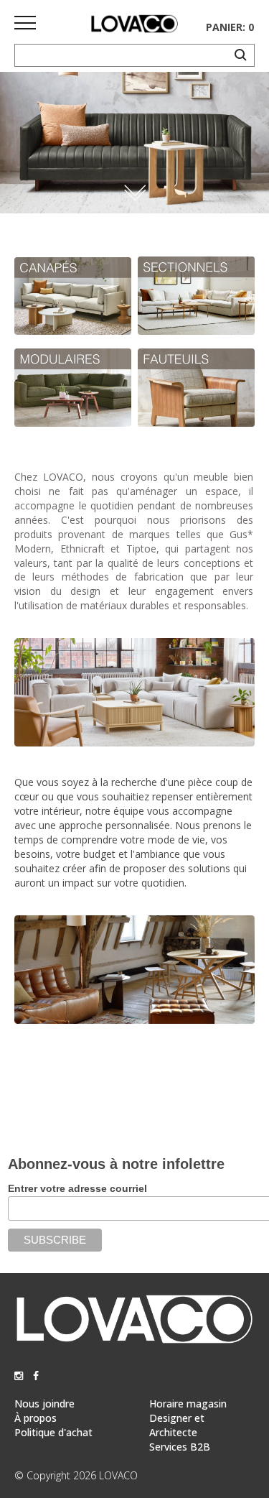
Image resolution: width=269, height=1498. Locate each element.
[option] (134, 142)
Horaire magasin (188, 1403)
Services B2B (179, 1446)
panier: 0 (230, 27)
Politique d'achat (53, 1432)
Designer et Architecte (176, 1425)
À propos (35, 1418)
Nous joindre (44, 1403)
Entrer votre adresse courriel (77, 1188)
